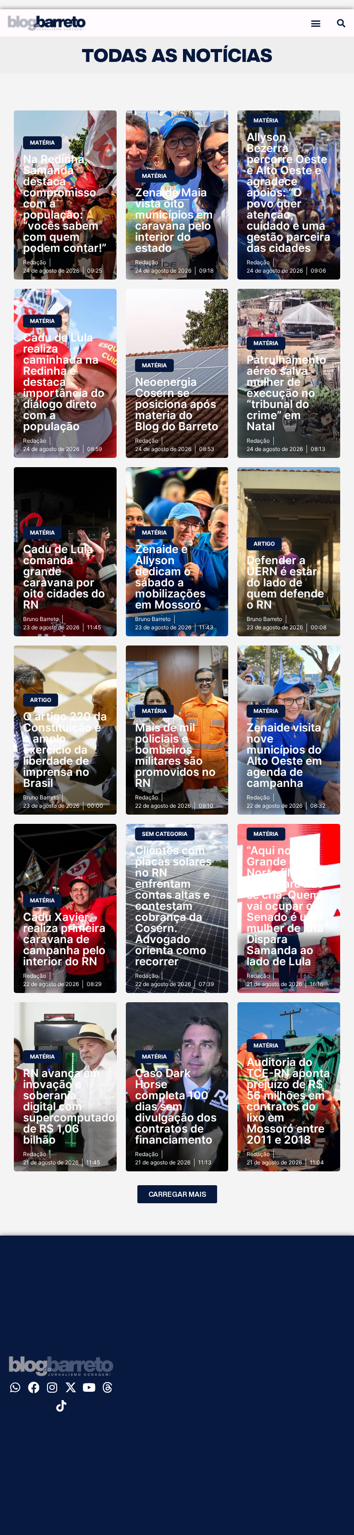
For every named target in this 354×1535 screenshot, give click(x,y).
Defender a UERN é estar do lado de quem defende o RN (285, 582)
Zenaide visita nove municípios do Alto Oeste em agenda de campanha (284, 755)
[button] (315, 22)
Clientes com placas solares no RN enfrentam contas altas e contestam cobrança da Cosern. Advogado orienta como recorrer (173, 906)
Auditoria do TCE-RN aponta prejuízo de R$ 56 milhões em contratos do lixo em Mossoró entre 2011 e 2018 (288, 1100)
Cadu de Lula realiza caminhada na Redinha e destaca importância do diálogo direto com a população (64, 382)
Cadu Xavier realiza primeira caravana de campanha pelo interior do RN (64, 939)
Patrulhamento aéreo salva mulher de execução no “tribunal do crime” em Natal (286, 393)
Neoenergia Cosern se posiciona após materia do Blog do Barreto (176, 404)
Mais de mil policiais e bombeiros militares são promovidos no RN (175, 755)
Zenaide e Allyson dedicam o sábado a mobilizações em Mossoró (170, 576)
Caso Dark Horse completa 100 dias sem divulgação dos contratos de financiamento (176, 1106)
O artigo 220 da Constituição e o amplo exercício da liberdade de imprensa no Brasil (65, 750)
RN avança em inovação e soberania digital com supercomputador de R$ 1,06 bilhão (71, 1106)
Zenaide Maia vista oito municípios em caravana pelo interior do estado (174, 220)
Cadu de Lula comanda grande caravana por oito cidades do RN (64, 576)
